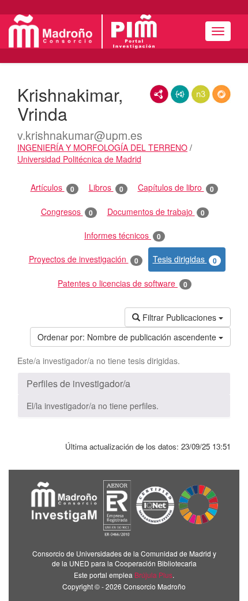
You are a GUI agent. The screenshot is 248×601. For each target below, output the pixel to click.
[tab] (124, 384)
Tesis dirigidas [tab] (185, 259)
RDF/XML (159, 94)
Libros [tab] (106, 187)
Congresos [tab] (67, 212)
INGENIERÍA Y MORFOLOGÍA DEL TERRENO (102, 147)
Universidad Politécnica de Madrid (79, 159)
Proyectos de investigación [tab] (83, 259)
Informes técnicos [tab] (122, 235)
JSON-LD (180, 94)
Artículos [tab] (52, 187)
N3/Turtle (200, 94)
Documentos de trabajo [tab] (156, 212)
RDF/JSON (221, 94)
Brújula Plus (153, 575)
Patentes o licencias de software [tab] (122, 283)
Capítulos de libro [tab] (176, 187)
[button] (124, 384)
